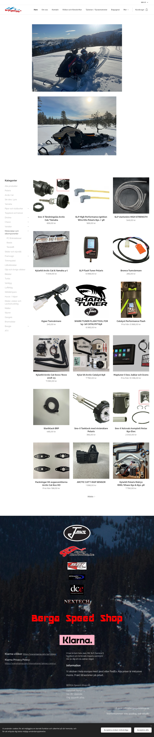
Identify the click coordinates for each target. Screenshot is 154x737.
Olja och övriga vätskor (15, 269)
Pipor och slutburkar (14, 208)
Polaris (8, 190)
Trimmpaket (10, 261)
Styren (8, 313)
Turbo (7, 278)
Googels (8, 317)
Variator (8, 226)
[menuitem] (36, 10)
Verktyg (8, 283)
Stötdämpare (11, 292)
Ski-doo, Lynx (11, 199)
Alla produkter (11, 186)
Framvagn (9, 256)
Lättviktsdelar (11, 265)
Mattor (8, 308)
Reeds (9, 243)
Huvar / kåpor (11, 296)
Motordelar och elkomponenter (12, 232)
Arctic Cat (9, 195)
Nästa (90, 496)
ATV (7, 331)
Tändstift (10, 247)
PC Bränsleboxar (14, 238)
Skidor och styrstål (13, 252)
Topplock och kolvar (14, 213)
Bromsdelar (10, 322)
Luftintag (9, 287)
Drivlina (8, 217)
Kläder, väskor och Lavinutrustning (13, 302)
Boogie (8, 326)
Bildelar (8, 274)
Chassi (8, 222)
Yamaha (8, 204)
